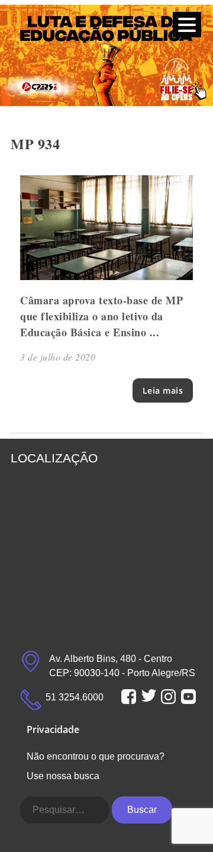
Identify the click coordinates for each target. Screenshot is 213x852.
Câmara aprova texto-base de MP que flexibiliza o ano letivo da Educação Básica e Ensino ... (101, 316)
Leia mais (163, 390)
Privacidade (53, 729)
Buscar (142, 810)
